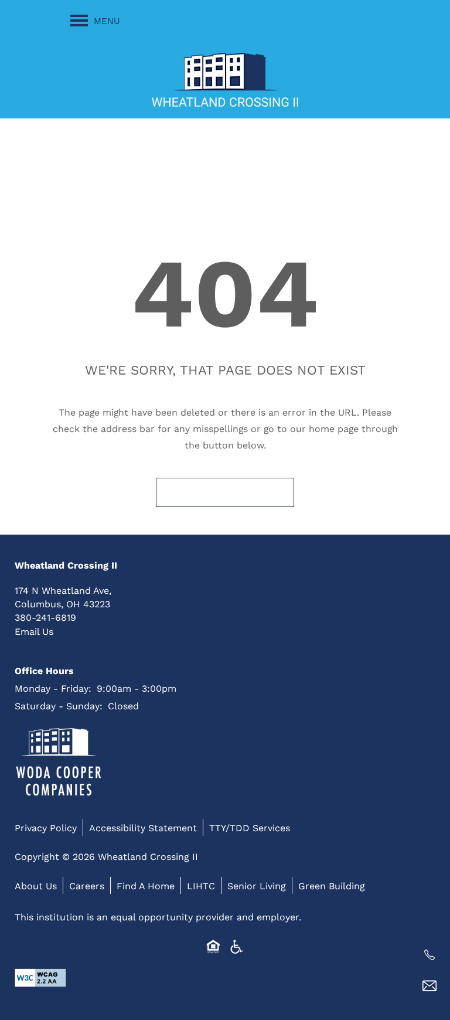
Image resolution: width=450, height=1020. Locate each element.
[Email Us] (429, 986)
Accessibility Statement (143, 827)
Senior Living (256, 885)
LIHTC (201, 885)
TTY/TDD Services (249, 827)
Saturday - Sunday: (59, 705)
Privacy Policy (46, 827)
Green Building (331, 885)
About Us (36, 885)
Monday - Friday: (53, 688)
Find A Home (146, 885)
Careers (86, 885)
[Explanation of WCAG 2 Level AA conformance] (40, 977)
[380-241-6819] (429, 955)
